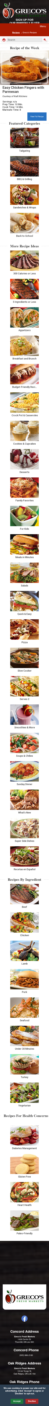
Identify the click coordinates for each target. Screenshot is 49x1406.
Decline (32, 1401)
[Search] (45, 40)
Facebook (24, 1318)
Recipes (16, 32)
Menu (43, 26)
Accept (17, 1401)
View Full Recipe (37, 116)
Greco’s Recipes (30, 32)
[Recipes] (4, 40)
